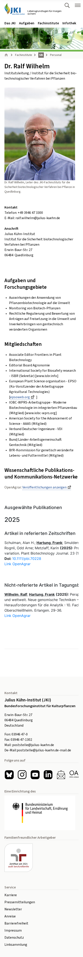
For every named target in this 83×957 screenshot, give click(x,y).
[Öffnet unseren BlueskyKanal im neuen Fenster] (9, 774)
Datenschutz (14, 937)
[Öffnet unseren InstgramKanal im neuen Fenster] (22, 774)
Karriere (10, 895)
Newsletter (13, 909)
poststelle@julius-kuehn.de (33, 745)
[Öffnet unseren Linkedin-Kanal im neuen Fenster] (48, 774)
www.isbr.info (46, 375)
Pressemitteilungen (19, 902)
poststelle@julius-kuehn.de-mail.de (44, 750)
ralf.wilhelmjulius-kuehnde (37, 218)
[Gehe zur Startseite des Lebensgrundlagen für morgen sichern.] (15, 9)
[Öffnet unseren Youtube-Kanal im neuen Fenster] (35, 774)
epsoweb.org (20, 397)
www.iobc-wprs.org (41, 413)
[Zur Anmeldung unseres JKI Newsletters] (61, 774)
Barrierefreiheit (16, 923)
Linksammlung (15, 944)
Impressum (13, 930)
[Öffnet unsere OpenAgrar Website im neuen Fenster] (74, 774)
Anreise (10, 916)
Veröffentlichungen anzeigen (44, 487)
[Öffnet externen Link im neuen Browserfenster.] (41, 813)
